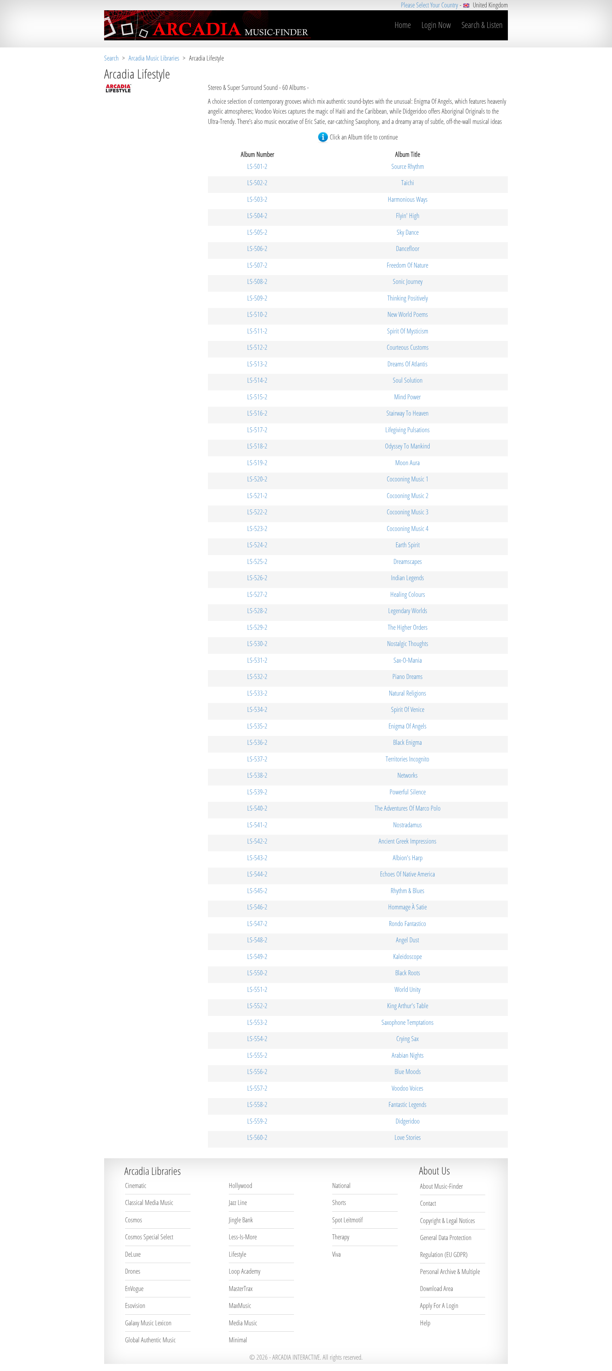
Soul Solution (408, 380)
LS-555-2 (257, 1055)
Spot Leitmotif (347, 1219)
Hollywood (240, 1185)
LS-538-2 (257, 775)
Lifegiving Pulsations (407, 429)
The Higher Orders (407, 627)
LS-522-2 (257, 511)
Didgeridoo (408, 1121)
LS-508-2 (257, 281)
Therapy (340, 1236)
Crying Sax (407, 1038)
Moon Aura (407, 462)
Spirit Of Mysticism (407, 331)
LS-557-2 (257, 1088)
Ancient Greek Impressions (407, 841)
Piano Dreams (407, 676)
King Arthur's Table (407, 1005)
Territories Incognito (407, 759)
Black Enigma (407, 742)
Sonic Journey (408, 281)
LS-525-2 (257, 561)
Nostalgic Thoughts (407, 643)
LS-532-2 (257, 676)
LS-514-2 (257, 380)
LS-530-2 (257, 643)
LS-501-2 (257, 166)
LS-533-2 (257, 693)
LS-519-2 (257, 462)
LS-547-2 (257, 923)
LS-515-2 (257, 396)
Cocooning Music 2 (408, 495)
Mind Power (407, 396)
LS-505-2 (257, 232)
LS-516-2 (257, 413)
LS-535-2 (257, 726)
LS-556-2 (257, 1071)
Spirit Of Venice (407, 709)
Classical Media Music (149, 1202)
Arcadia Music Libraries (154, 58)
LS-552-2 (257, 1005)
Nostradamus (407, 824)
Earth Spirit (408, 544)
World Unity (407, 989)
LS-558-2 (257, 1104)
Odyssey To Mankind (407, 446)
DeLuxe (133, 1254)
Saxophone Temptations (407, 1022)
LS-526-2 (257, 577)
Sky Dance (408, 232)
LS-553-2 (257, 1022)
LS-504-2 (257, 215)
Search (111, 58)
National (341, 1185)
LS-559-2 (257, 1121)
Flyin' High (407, 215)
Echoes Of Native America (407, 874)
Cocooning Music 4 (408, 528)
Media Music (243, 1322)
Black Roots (407, 972)
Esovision (135, 1305)
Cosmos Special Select (149, 1236)
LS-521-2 (257, 495)
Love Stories (408, 1137)
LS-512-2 (257, 347)
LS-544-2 (257, 874)
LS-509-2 (257, 298)
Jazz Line (238, 1202)
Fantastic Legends (407, 1104)
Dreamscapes (407, 561)
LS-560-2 (257, 1137)
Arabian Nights (408, 1055)
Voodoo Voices (407, 1088)
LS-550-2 (257, 972)
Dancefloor (407, 248)
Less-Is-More (243, 1236)
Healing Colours (407, 594)
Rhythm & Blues (407, 890)
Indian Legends (407, 577)
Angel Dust (407, 939)
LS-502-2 (257, 182)
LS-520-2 (257, 479)
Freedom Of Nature (407, 265)
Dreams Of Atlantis (407, 364)
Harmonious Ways (407, 199)
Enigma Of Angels (407, 726)
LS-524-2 (257, 544)
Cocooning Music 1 (408, 479)
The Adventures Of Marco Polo (408, 808)
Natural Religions (407, 693)
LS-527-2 (257, 594)
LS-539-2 (257, 791)
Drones (132, 1271)
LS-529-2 (257, 627)
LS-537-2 (257, 759)
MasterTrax (241, 1288)
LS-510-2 (257, 314)
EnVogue (134, 1288)
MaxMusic (240, 1305)
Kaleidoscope (407, 956)
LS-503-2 (257, 199)
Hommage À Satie (407, 907)
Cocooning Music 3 (408, 511)
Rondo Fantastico (407, 923)
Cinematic (135, 1185)
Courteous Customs (408, 347)
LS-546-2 (257, 907)
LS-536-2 (257, 742)
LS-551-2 (257, 989)
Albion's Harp (408, 857)
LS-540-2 (257, 808)
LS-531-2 (257, 660)
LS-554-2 (257, 1038)
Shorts (339, 1202)
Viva (336, 1254)
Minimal (238, 1339)
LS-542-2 (257, 841)
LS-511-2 (257, 331)
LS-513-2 (257, 364)
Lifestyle (237, 1254)
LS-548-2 (257, 939)
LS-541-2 (257, 824)
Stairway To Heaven (407, 413)
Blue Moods (408, 1071)
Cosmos (133, 1219)
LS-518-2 (257, 446)
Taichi (407, 182)
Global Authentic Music (150, 1339)
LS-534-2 (257, 709)
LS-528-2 (257, 610)
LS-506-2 (257, 248)
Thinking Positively (407, 298)
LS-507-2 (257, 265)
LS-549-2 (257, 956)
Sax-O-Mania (407, 660)
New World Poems (407, 314)
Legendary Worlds (407, 610)
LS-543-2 (257, 857)
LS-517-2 (257, 429)
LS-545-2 (257, 890)
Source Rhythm (407, 166)
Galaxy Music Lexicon (148, 1322)
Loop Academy (244, 1271)
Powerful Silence (408, 791)
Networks (407, 775)
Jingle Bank (241, 1219)
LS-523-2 (257, 528)
